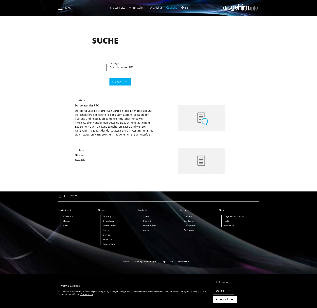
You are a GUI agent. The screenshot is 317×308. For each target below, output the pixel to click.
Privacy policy (87, 294)
